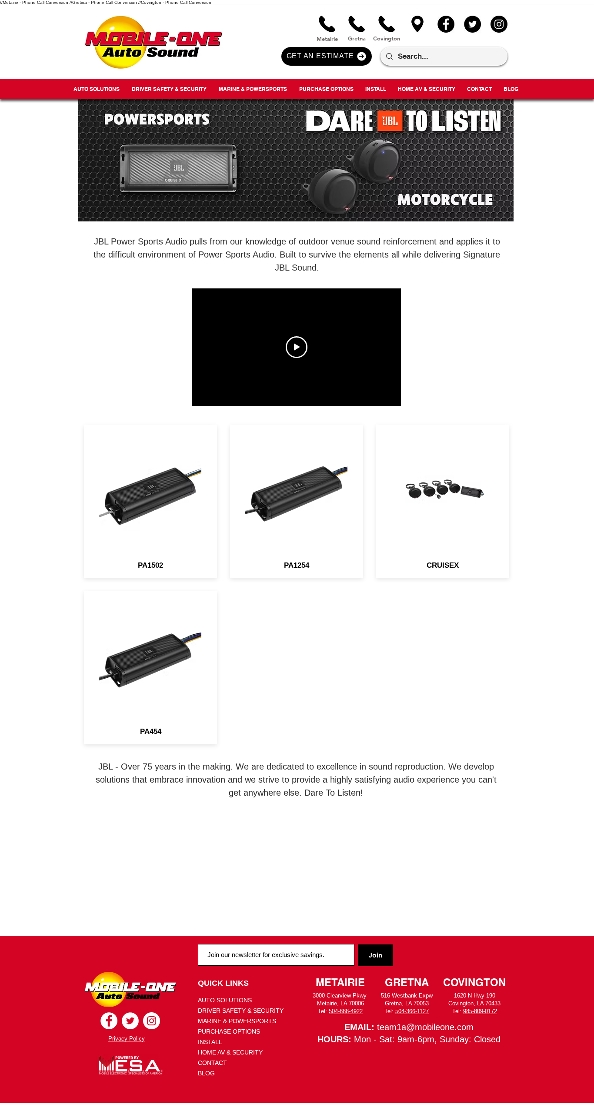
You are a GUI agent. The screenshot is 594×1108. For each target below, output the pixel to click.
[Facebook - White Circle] (108, 1020)
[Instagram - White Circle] (151, 1020)
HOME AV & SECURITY (230, 1052)
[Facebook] (445, 24)
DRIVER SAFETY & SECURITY (241, 1010)
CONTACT (212, 1062)
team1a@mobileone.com (425, 1027)
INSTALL (210, 1041)
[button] (326, 56)
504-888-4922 (346, 1011)
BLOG (206, 1073)
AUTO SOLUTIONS (225, 1000)
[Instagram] (499, 24)
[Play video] (296, 347)
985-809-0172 (480, 1011)
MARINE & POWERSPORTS (237, 1021)
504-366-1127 (412, 1011)
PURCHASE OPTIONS (229, 1031)
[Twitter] (472, 24)
